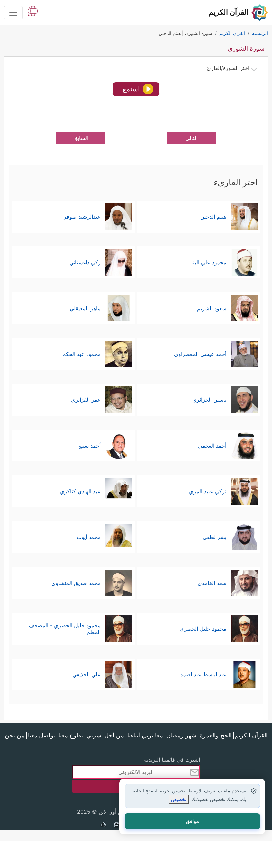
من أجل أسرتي (105, 735)
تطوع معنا (70, 735)
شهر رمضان (181, 735)
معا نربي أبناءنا (145, 735)
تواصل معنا (41, 735)
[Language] (33, 10)
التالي (191, 138)
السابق (80, 138)
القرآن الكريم (251, 735)
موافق (192, 821)
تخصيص (178, 799)
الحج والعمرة (216, 735)
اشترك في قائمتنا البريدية (172, 759)
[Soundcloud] (103, 825)
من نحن (15, 735)
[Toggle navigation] (13, 12)
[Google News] (117, 825)
